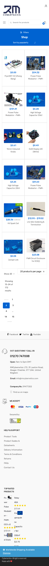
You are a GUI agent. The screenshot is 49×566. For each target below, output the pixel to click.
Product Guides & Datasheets (12, 443)
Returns (7, 459)
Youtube (37, 334)
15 (13, 317)
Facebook (13, 334)
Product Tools (10, 436)
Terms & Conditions (13, 454)
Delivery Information (13, 450)
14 (6, 317)
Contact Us (9, 467)
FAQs (6, 463)
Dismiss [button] (6, 553)
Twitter (25, 334)
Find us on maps (20, 392)
